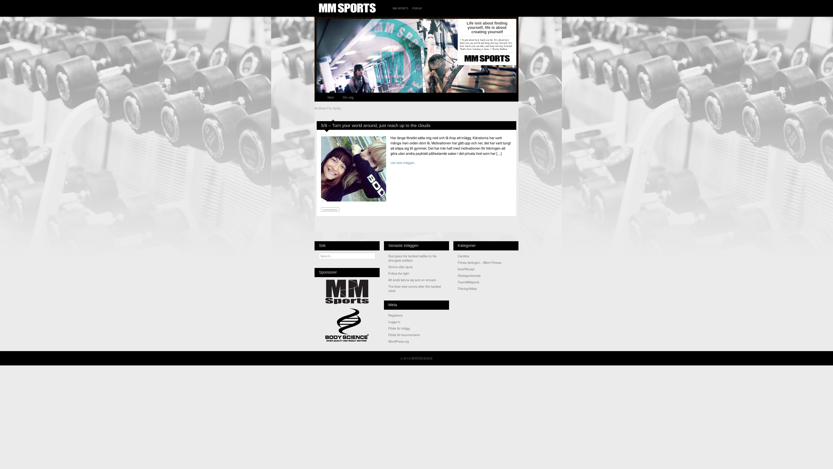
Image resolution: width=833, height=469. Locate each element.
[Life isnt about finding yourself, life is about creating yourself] (416, 67)
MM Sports (400, 8)
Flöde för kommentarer (404, 335)
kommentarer (330, 209)
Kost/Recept (466, 269)
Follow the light (398, 273)
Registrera (395, 315)
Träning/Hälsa (467, 288)
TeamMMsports (468, 282)
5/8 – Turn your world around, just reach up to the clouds (375, 125)
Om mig (348, 97)
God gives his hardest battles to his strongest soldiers (412, 258)
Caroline (463, 256)
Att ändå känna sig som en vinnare (412, 280)
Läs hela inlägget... (403, 162)
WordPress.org (398, 341)
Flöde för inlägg (399, 328)
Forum (417, 8)
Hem (331, 97)
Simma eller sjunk (400, 267)
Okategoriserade (469, 275)
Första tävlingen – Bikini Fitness (479, 262)
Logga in (394, 322)
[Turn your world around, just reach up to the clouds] (353, 168)
